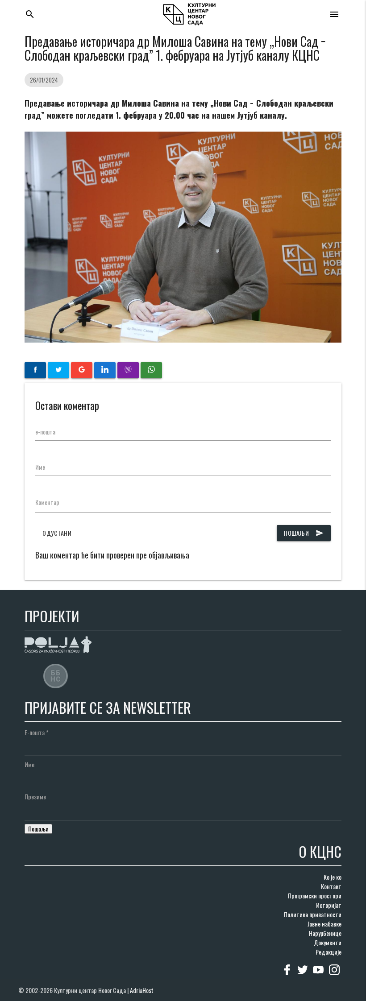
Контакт (331, 886)
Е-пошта (37, 732)
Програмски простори (314, 895)
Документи (327, 942)
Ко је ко (332, 876)
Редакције (328, 951)
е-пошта (45, 431)
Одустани (56, 533)
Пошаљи (304, 533)
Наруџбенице (325, 933)
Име (40, 467)
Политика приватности (312, 914)
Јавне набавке (324, 923)
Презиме (35, 796)
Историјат (328, 905)
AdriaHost (142, 990)
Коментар (47, 502)
